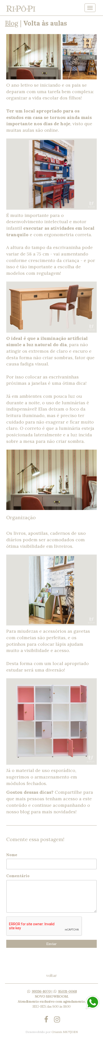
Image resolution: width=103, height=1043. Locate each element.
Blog (11, 23)
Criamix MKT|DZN (65, 1032)
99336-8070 (41, 991)
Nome (11, 854)
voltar (51, 975)
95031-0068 (67, 991)
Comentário (18, 875)
